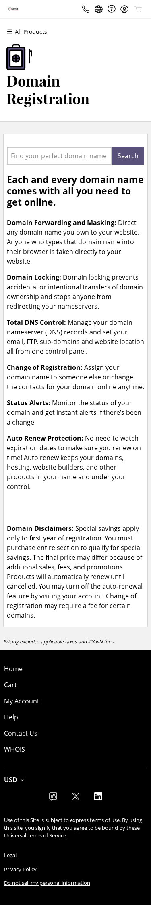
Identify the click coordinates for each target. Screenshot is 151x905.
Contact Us (20, 733)
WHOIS (14, 749)
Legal (10, 855)
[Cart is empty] (138, 9)
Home (13, 668)
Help (11, 717)
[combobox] (59, 156)
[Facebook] (53, 798)
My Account (21, 701)
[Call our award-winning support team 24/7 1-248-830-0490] (111, 9)
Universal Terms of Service (35, 835)
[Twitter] (76, 798)
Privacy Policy (20, 869)
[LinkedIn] (98, 798)
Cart (10, 684)
